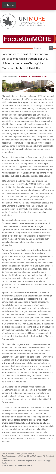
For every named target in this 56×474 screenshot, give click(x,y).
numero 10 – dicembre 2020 (32, 76)
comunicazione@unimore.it (20, 465)
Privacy (5, 465)
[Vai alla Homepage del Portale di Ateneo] (22, 14)
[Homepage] (28, 33)
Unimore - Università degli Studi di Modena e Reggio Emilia (26, 461)
